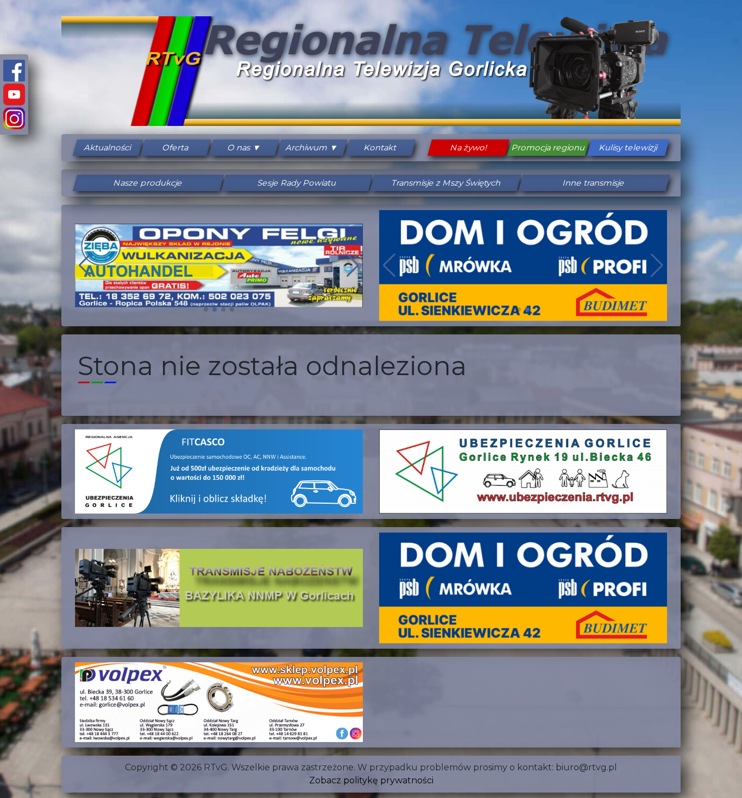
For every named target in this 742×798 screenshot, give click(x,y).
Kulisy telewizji (628, 148)
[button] (206, 309)
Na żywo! (468, 148)
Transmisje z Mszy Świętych (445, 183)
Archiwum (307, 148)
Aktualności (108, 148)
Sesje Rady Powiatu (296, 183)
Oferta (176, 148)
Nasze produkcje (148, 183)
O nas (239, 148)
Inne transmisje (594, 183)
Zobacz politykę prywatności (371, 780)
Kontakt (380, 148)
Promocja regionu (549, 148)
